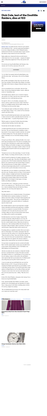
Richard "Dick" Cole (6, 46)
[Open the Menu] (2, 2)
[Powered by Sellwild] (28, 364)
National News (6, 10)
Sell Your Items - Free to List (16, 299)
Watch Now (42, 2)
